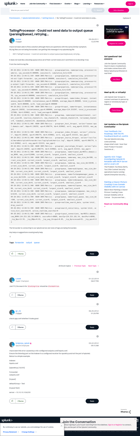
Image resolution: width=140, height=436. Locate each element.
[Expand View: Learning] (91, 3)
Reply (92, 254)
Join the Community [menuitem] (37, 4)
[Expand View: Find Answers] (61, 3)
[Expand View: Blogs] (80, 3)
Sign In (130, 4)
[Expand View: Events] (71, 3)
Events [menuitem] (67, 4)
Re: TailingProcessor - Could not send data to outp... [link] (76, 18)
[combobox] (56, 10)
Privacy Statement (10, 432)
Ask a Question (119, 10)
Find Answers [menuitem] (55, 4)
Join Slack (116, 79)
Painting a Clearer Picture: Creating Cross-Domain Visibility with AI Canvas (115, 184)
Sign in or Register (115, 425)
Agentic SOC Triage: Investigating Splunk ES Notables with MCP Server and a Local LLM (116, 160)
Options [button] (125, 18)
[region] (32, 429)
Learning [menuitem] (86, 4)
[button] (97, 25)
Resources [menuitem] (98, 4)
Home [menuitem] (22, 4)
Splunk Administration (31, 18)
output (29, 242)
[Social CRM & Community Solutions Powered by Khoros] (126, 411)
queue (37, 242)
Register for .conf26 (116, 43)
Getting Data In (48, 18)
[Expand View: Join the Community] (46, 3)
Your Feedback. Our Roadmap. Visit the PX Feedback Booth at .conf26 (116, 133)
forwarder (19, 242)
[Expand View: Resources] (104, 3)
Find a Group (116, 110)
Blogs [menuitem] (76, 4)
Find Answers (14, 18)
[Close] (61, 426)
